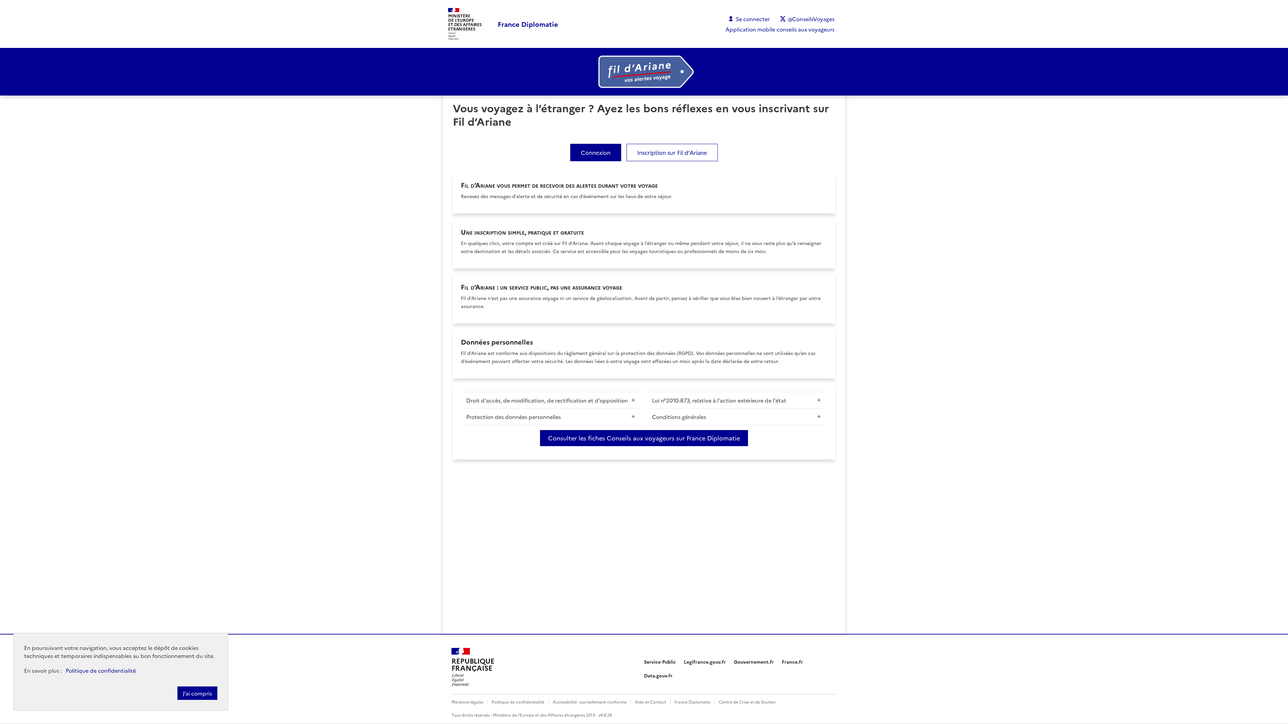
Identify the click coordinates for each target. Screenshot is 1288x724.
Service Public (660, 661)
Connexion (595, 152)
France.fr (792, 661)
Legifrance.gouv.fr (705, 661)
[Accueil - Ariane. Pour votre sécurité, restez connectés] (644, 72)
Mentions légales (467, 702)
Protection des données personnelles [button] (513, 416)
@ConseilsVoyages (811, 18)
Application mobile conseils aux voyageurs (780, 29)
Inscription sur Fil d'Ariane (672, 152)
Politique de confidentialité (101, 670)
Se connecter (753, 18)
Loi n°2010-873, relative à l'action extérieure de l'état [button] (719, 400)
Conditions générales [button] (679, 416)
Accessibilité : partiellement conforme (590, 702)
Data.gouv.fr (658, 675)
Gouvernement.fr (754, 661)
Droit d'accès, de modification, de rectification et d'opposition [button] (547, 400)
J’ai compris (197, 693)
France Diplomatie (692, 702)
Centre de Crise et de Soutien (747, 702)
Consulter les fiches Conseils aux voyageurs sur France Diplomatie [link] (644, 438)
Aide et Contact (650, 702)
